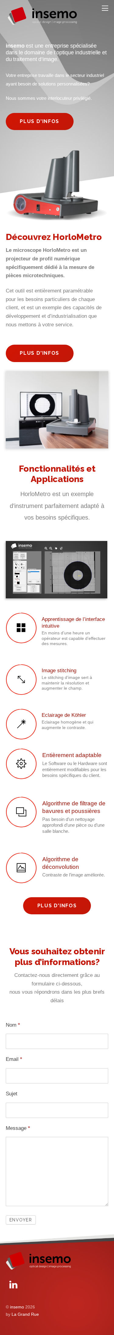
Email (14, 1059)
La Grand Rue (25, 1314)
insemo (17, 1307)
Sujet (11, 1094)
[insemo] (42, 24)
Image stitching (59, 670)
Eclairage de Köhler (64, 715)
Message (18, 1128)
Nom (13, 1025)
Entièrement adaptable (72, 755)
